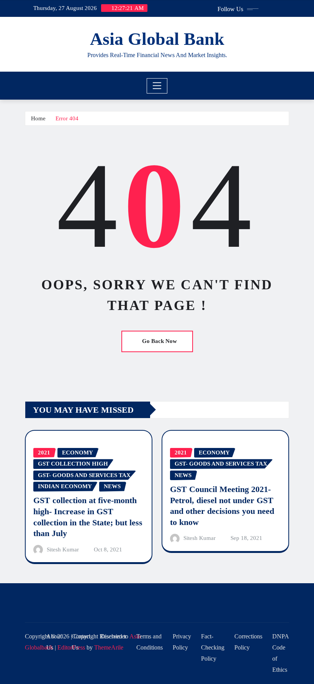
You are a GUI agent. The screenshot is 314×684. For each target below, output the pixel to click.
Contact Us (81, 642)
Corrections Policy (248, 642)
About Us (54, 642)
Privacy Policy (182, 642)
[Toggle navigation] (157, 85)
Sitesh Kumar (63, 549)
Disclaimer (113, 636)
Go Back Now (159, 341)
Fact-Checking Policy (212, 647)
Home (38, 118)
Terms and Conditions (149, 642)
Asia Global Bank (157, 39)
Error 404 (67, 118)
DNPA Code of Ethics (280, 653)
